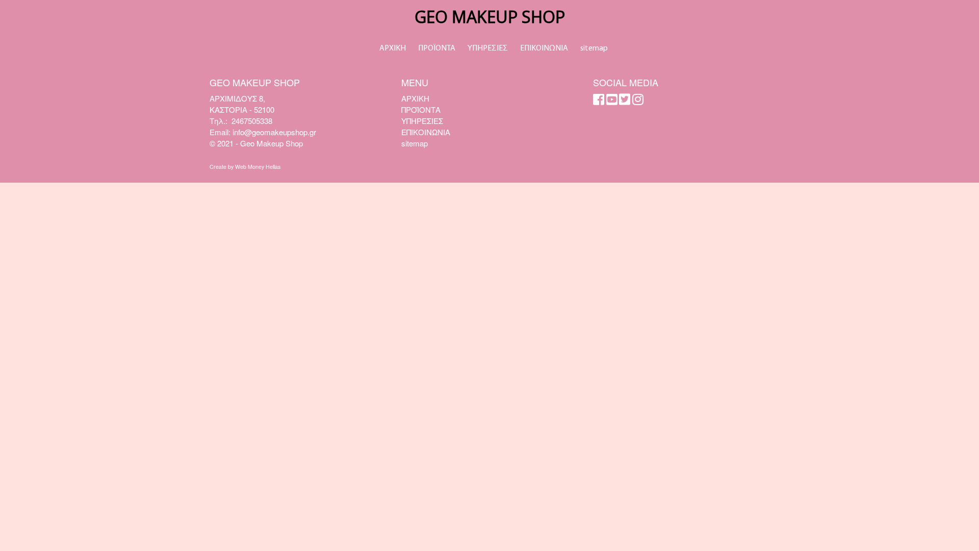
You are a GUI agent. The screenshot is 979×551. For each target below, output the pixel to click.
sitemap (594, 48)
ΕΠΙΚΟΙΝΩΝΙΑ (544, 48)
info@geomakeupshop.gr (274, 132)
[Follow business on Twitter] (624, 101)
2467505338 (251, 120)
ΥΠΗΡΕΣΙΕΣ (488, 48)
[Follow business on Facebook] (598, 101)
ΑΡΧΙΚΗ (392, 48)
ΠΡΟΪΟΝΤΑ (436, 48)
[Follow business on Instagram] (637, 101)
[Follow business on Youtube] (611, 101)
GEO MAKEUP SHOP (490, 17)
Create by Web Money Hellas (245, 166)
